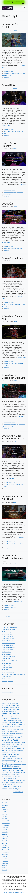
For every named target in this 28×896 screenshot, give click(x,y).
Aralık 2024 (5, 812)
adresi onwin (4, 703)
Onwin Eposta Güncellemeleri (9, 627)
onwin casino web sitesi (19, 733)
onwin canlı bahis (5, 726)
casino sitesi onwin (14, 705)
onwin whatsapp (7, 776)
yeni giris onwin (18, 792)
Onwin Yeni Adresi (8, 780)
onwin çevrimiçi (12, 782)
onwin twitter (22, 772)
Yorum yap (6, 77)
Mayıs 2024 (5, 827)
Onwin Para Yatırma (8, 762)
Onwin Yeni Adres (9, 778)
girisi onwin (16, 707)
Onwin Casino (5, 731)
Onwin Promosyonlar (9, 71)
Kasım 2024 (5, 814)
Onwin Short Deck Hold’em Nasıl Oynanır (13, 437)
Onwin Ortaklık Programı (10, 144)
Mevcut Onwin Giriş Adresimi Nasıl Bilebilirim (13, 674)
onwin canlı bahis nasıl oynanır (15, 726)
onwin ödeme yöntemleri (7, 784)
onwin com (5, 735)
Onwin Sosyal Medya (15, 766)
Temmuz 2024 (6, 823)
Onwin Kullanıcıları (20, 750)
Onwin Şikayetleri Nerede (8, 647)
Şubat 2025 (5, 807)
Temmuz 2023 (6, 850)
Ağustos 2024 (5, 820)
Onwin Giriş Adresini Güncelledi (10, 661)
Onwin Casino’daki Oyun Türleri (10, 656)
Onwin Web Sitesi (6, 774)
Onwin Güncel (21, 742)
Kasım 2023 (5, 841)
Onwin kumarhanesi (5, 752)
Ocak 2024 (5, 836)
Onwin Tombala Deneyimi (8, 643)
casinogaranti (8, 894)
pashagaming (11, 892)
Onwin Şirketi (10, 788)
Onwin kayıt (7, 73)
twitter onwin (19, 790)
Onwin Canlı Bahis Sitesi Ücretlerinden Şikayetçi (12, 558)
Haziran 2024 (5, 825)
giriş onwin (16, 709)
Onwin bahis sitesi (8, 720)
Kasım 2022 (5, 867)
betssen (5, 892)
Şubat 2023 (5, 861)
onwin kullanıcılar (13, 750)
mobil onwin (16, 713)
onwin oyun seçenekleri (6, 760)
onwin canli (19, 722)
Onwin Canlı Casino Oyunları (8, 729)
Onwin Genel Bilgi (6, 652)
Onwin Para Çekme (20, 762)
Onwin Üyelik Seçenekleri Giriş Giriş (13, 376)
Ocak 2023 (5, 863)
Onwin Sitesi (6, 766)
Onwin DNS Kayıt (6, 670)
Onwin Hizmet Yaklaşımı (8, 638)
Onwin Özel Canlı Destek (8, 672)
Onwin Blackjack (4, 722)
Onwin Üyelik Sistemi (7, 636)
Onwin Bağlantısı (6, 663)
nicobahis (17, 892)
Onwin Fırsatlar (6, 665)
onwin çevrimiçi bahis (19, 782)
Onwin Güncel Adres (6, 744)
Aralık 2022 (5, 865)
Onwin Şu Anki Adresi (16, 788)
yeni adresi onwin (7, 792)
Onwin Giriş (19, 737)
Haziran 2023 (5, 852)
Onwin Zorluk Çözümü (7, 640)
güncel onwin (14, 711)
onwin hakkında (4, 748)
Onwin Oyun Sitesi (13, 760)
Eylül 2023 (4, 845)
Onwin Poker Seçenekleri (8, 629)
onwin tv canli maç (17, 770)
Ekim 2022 (4, 870)
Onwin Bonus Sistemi (7, 649)
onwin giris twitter (8, 737)
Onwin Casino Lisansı (13, 258)
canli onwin (7, 248)
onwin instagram (12, 748)
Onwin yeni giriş (20, 780)
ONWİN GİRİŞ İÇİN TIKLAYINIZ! (14, 2)
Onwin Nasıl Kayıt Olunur (18, 758)
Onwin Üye (7, 203)
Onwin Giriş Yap (13, 742)
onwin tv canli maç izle (6, 772)
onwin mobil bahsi (6, 194)
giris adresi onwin (8, 707)
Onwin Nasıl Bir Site (8, 758)
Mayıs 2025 (5, 805)
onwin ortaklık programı (10, 192)
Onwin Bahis (6, 718)
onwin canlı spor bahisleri (18, 729)
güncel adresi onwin (7, 711)
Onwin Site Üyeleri (7, 667)
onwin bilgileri (7, 131)
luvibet (21, 894)
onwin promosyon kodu (20, 764)
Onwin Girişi (6, 742)
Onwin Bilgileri (9, 85)
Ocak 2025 (5, 809)
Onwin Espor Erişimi (7, 632)
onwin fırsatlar (11, 735)
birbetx (17, 894)
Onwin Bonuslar (6, 678)
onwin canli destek (7, 724)
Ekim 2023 (4, 843)
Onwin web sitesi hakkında (15, 774)
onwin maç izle (12, 752)
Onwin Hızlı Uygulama (7, 634)
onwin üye (19, 248)
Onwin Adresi (16, 716)
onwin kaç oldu (6, 750)
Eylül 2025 (4, 803)
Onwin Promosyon (8, 764)
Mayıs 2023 (5, 854)
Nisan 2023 (5, 856)
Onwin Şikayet (14, 424)
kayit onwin (6, 713)
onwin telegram (17, 768)
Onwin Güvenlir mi (15, 746)
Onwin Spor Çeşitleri (7, 645)
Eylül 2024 (4, 818)
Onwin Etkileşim (6, 658)
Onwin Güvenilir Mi (6, 746)
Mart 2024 (4, 832)
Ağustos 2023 (5, 847)
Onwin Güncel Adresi (17, 744)
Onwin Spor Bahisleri (7, 768)
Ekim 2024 (4, 816)
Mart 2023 (4, 858)
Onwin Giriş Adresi (10, 740)
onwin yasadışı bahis (16, 776)
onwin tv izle (15, 772)
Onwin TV (6, 770)
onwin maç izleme (8, 754)
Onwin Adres (7, 363)
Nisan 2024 (5, 829)
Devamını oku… (7, 125)
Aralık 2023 (5, 838)
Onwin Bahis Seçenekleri (15, 718)
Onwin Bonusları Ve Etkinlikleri (12, 498)
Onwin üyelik (6, 786)
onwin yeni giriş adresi (5, 782)
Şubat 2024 (5, 834)
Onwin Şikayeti (4, 788)
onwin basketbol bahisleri (19, 720)
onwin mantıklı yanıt (15, 73)
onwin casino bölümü (13, 731)
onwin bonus (11, 722)
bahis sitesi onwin (13, 703)
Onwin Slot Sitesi (6, 654)
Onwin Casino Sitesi (8, 733)
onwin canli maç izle (19, 724)
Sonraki (7, 616)
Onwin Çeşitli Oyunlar (7, 681)
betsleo (13, 894)
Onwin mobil (13, 607)
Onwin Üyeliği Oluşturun (8, 676)
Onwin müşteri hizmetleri (10, 756)
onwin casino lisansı (9, 304)
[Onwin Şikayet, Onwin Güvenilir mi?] (7, 7)
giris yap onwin (7, 709)
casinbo (22, 892)
